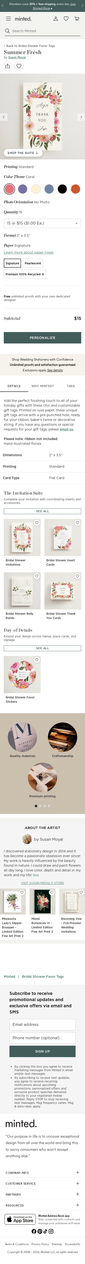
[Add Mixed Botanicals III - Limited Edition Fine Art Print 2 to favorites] (52, 892)
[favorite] (19, 66)
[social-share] (7, 66)
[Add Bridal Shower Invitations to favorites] (37, 523)
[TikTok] (45, 1231)
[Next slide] (81, 117)
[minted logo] (23, 19)
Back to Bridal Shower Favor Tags (30, 46)
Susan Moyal (17, 57)
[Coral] (9, 189)
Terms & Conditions (17, 1244)
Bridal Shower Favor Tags (43, 976)
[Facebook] (34, 1231)
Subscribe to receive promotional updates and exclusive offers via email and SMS (40, 1002)
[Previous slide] (4, 117)
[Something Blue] (49, 189)
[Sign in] (56, 18)
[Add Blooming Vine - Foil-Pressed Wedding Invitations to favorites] (81, 892)
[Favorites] (66, 18)
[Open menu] (8, 18)
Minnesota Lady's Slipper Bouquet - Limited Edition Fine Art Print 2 (12, 927)
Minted (9, 976)
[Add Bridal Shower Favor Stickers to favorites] (37, 660)
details (14, 386)
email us (66, 429)
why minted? (42, 386)
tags (71, 386)
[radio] (12, 263)
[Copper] (75, 189)
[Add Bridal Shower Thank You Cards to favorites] (77, 576)
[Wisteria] (22, 189)
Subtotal (12, 318)
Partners (13, 1194)
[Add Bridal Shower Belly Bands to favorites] (37, 576)
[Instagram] (51, 1231)
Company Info (17, 1173)
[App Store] (20, 1219)
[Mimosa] (36, 189)
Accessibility (72, 1244)
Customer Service (21, 1183)
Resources (15, 1205)
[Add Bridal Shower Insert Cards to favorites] (77, 523)
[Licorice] (62, 189)
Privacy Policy (40, 1244)
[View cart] (76, 18)
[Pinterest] (39, 1231)
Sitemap (57, 1244)
